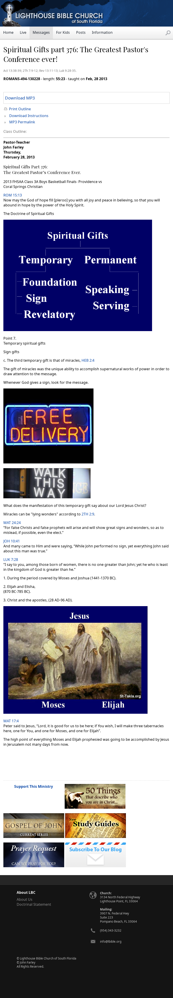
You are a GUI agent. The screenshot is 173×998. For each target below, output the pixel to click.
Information (102, 32)
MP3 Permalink (22, 122)
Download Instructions (28, 115)
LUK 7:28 (10, 559)
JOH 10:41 (11, 541)
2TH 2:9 (88, 514)
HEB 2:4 (88, 360)
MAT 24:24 (12, 522)
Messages (41, 32)
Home (8, 32)
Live (23, 32)
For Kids (63, 32)
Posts (81, 32)
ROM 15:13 (12, 195)
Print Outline (20, 108)
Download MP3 (20, 98)
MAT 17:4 (11, 720)
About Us (24, 899)
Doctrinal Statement (34, 904)
